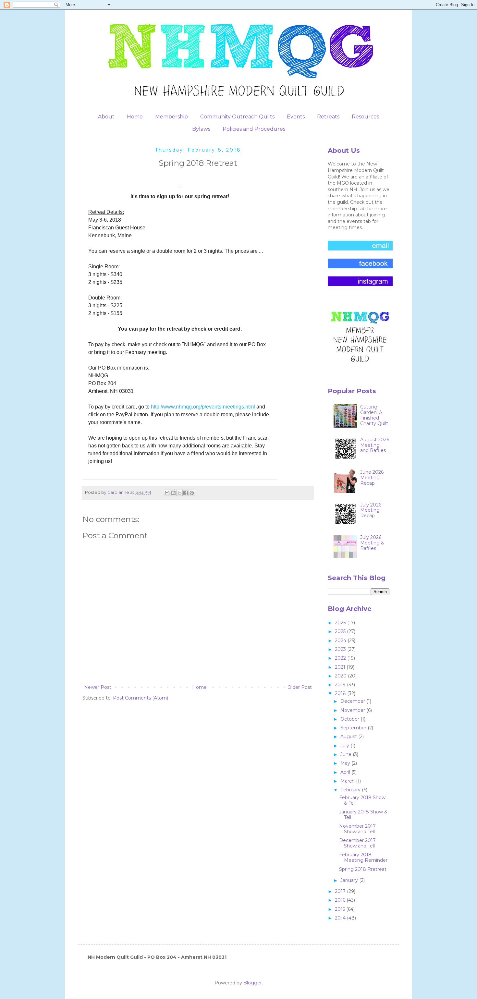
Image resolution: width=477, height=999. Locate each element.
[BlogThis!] (173, 493)
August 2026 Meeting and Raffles (374, 445)
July (345, 746)
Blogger (252, 983)
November (353, 710)
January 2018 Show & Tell (363, 814)
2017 (341, 891)
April (345, 772)
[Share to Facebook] (185, 493)
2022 (341, 658)
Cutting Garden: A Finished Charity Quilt (374, 415)
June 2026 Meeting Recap (372, 477)
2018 (341, 693)
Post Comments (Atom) (140, 698)
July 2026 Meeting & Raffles (372, 542)
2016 (341, 900)
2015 (340, 909)
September (354, 728)
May (345, 763)
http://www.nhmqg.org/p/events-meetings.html (203, 406)
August (349, 736)
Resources (365, 117)
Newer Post (97, 687)
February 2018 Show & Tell (362, 800)
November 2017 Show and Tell (357, 829)
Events (296, 117)
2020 (341, 676)
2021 (341, 667)
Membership (171, 117)
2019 (341, 685)
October (350, 719)
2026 (341, 623)
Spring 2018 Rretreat (362, 869)
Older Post (299, 687)
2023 (341, 649)
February (351, 790)
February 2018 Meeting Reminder (363, 857)
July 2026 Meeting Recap (370, 510)
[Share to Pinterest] (192, 493)
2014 (341, 918)
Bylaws (201, 129)
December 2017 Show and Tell (357, 843)
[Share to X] (179, 493)
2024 (341, 640)
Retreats (328, 117)
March (348, 781)
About (106, 117)
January (349, 880)
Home (135, 117)
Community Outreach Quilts (237, 117)
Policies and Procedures (254, 129)
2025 (341, 631)
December (353, 701)
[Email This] (167, 493)
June (346, 754)
